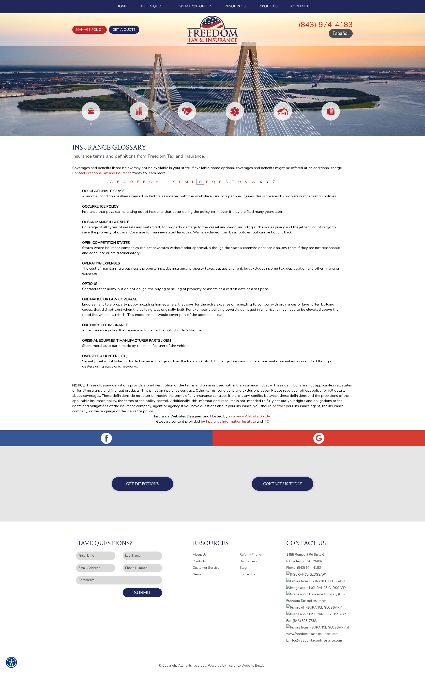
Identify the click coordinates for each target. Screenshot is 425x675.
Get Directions (142, 484)
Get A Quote (124, 29)
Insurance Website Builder (249, 416)
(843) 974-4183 (326, 25)
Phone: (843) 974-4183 (303, 568)
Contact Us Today (282, 484)
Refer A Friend (250, 554)
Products (199, 561)
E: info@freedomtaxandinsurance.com (314, 640)
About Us (200, 554)
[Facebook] (106, 438)
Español (341, 33)
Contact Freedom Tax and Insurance (101, 172)
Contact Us (247, 574)
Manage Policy (89, 29)
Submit (142, 593)
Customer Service (206, 568)
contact (279, 405)
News (197, 574)
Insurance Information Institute (231, 421)
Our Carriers (249, 561)
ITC (266, 421)
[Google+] (318, 438)
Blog (243, 568)
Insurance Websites (170, 416)
